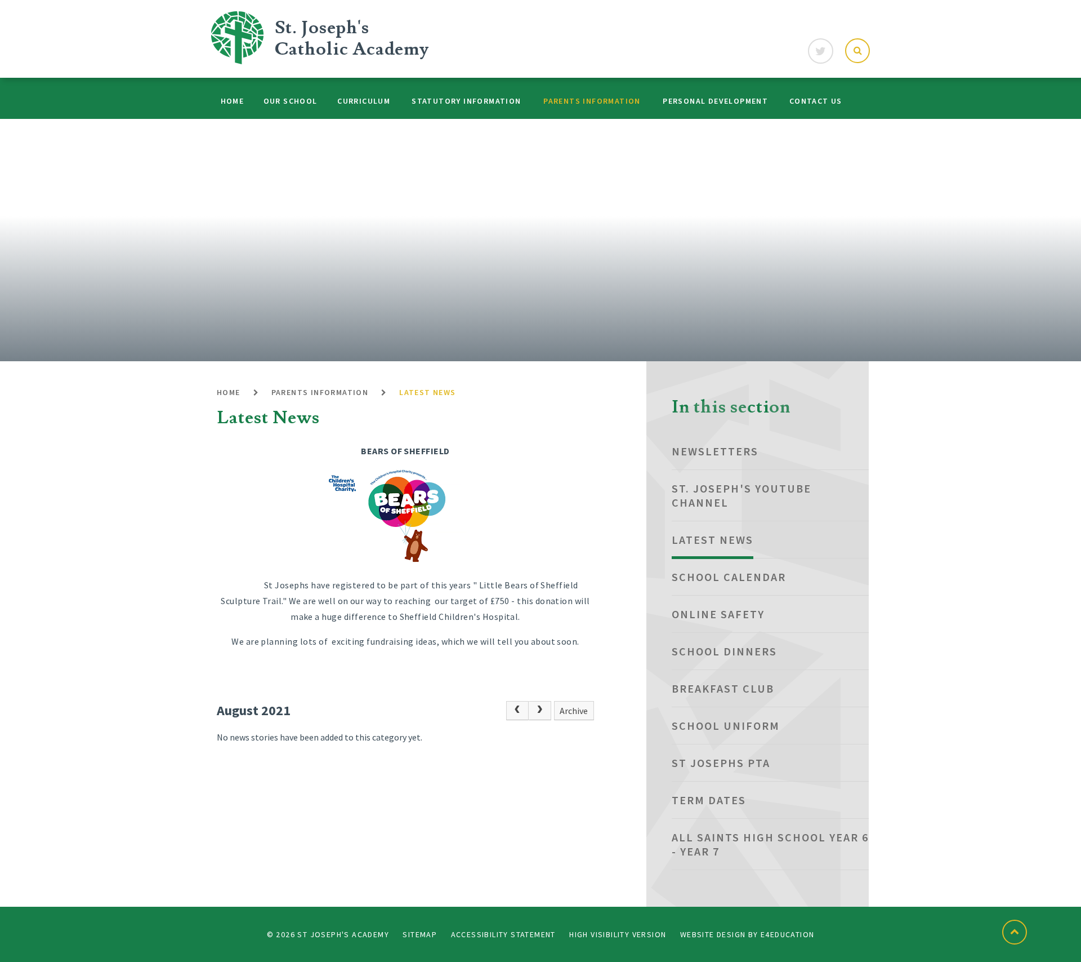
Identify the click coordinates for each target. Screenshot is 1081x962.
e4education (787, 934)
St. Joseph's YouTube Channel (741, 495)
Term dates (709, 800)
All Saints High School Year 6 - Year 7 (770, 844)
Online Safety (718, 614)
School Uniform (726, 726)
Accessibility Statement (503, 934)
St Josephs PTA (721, 763)
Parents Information (320, 392)
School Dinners (724, 651)
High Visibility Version (617, 934)
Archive (574, 710)
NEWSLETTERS (715, 451)
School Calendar (729, 577)
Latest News (427, 392)
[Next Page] (540, 710)
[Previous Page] (517, 710)
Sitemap (420, 934)
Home (228, 392)
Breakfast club (723, 688)
